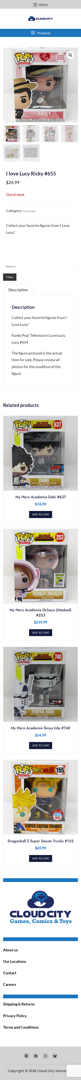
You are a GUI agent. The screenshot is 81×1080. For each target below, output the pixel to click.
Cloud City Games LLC (55, 1071)
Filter (9, 277)
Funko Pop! (29, 211)
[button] (40, 33)
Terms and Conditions (21, 1027)
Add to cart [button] (40, 514)
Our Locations (14, 961)
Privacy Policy (15, 1015)
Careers (9, 984)
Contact (9, 973)
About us (10, 950)
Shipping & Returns (19, 1004)
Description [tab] (18, 289)
